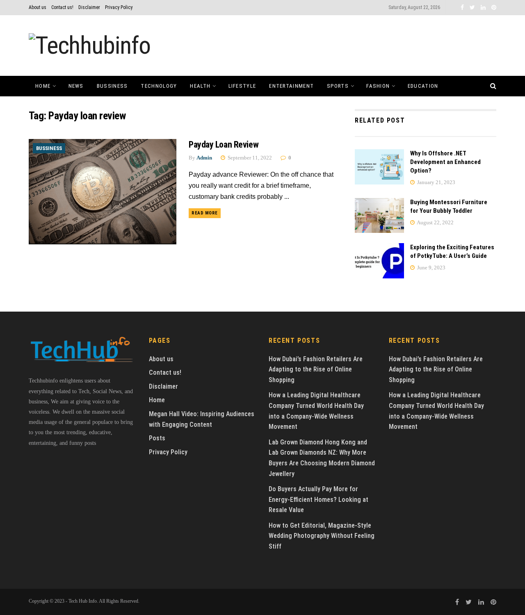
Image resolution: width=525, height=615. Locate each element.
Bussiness (112, 86)
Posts (157, 438)
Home (42, 86)
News (76, 86)
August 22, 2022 (435, 222)
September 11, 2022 (249, 158)
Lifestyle (242, 86)
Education (423, 86)
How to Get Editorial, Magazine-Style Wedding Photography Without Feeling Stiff (321, 536)
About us (37, 7)
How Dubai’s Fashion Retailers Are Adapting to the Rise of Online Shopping (316, 369)
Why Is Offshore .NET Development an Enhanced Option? (445, 162)
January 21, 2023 (435, 182)
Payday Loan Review (223, 144)
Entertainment (291, 86)
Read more (205, 213)
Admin (204, 158)
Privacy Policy (118, 7)
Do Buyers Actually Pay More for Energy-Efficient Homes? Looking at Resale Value (318, 499)
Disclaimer (89, 7)
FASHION (378, 86)
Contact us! (62, 7)
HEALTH (200, 86)
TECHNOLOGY (159, 86)
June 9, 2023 (430, 267)
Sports (338, 86)
